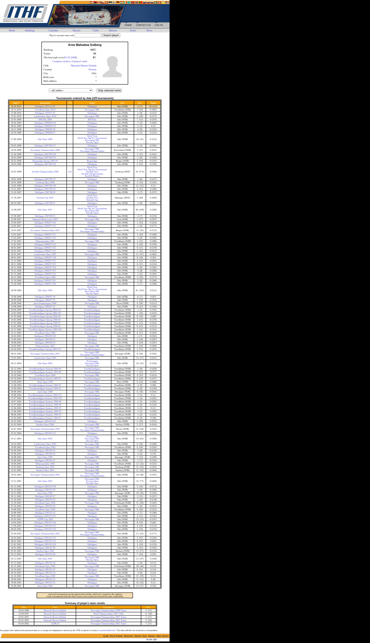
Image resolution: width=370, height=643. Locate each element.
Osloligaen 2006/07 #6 (45, 297)
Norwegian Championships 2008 (45, 150)
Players (76, 30)
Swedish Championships (92, 174)
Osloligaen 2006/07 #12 (45, 274)
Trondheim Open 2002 (45, 509)
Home (12, 30)
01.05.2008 (70, 57)
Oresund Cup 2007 (45, 198)
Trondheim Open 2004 (45, 375)
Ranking (29, 30)
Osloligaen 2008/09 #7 (45, 133)
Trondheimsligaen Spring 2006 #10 (45, 313)
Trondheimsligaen (92, 310)
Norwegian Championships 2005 (45, 354)
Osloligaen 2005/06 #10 (45, 336)
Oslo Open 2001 (45, 559)
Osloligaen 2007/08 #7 (45, 203)
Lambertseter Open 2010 (45, 116)
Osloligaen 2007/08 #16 (45, 186)
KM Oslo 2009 (45, 120)
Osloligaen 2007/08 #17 (45, 179)
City (122, 103)
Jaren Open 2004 (45, 392)
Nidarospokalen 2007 (45, 241)
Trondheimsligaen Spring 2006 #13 (45, 310)
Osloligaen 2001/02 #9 (45, 548)
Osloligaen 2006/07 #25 (45, 238)
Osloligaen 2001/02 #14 (45, 529)
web (70, 172)
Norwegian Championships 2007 (45, 230)
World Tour (92, 136)
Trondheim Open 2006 (45, 277)
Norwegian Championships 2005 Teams (108, 620)
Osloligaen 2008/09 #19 (45, 123)
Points (153, 103)
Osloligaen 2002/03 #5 (45, 500)
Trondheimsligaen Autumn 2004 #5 (45, 379)
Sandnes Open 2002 (45, 551)
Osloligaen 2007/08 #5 (45, 216)
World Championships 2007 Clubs (108, 614)
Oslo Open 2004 (45, 363)
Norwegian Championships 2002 (45, 534)
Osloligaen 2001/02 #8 (45, 554)
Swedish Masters (92, 176)
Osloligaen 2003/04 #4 (45, 454)
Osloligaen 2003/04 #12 (45, 433)
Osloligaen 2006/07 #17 (45, 261)
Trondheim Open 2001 (45, 576)
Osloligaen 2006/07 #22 (45, 248)
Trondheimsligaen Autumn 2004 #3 (45, 385)
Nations (113, 30)
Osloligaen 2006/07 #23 (45, 244)
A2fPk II (55, 624)
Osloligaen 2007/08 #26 (45, 154)
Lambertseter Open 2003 (45, 444)
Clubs (95, 30)
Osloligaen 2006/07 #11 (45, 281)
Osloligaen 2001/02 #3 (45, 579)
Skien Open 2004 (45, 382)
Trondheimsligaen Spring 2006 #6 (45, 320)
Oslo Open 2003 (45, 439)
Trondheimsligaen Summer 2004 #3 (45, 415)
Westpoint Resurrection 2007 (45, 219)
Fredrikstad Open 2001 (45, 566)
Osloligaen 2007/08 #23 (45, 158)
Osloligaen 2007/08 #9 (45, 192)
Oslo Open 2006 (45, 290)
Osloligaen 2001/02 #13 (45, 538)
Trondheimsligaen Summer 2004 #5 (45, 408)
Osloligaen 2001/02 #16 (45, 523)
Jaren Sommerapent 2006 (45, 303)
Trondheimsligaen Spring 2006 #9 (45, 316)
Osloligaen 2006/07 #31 (45, 226)
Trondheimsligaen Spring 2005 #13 (45, 349)
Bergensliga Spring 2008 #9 (45, 161)
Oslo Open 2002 (45, 481)
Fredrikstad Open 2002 (45, 503)
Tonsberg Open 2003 (45, 467)
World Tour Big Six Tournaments (92, 138)
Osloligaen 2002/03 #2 (45, 513)
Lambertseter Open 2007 (45, 254)
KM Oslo (92, 120)
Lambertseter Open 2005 (45, 358)
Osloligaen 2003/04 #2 (45, 451)
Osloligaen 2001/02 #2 (45, 583)
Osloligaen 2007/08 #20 (45, 164)
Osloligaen (92, 106)
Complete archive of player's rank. (70, 61)
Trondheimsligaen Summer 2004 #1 (45, 418)
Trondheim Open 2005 (45, 333)
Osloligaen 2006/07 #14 (45, 267)
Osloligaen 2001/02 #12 (45, 516)
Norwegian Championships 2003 (45, 475)
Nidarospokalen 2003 (45, 464)
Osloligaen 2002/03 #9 (45, 490)
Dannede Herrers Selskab (84, 65)
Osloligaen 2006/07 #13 (45, 271)
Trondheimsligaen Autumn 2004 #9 (45, 369)
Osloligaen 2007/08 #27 (45, 146)
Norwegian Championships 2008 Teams (108, 610)
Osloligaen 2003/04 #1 (45, 460)
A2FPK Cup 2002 (45, 519)
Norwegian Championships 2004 (45, 429)
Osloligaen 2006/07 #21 (45, 251)
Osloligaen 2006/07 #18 (45, 258)
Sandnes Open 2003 (45, 470)
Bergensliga (92, 161)
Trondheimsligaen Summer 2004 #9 (45, 402)
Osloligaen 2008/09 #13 (45, 126)
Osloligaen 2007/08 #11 (45, 189)
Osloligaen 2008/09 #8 (45, 129)
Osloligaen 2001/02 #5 (45, 569)
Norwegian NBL (92, 110)
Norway (92, 69)
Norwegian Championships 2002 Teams (108, 624)
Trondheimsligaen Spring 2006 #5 (45, 323)
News (149, 30)
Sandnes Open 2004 (45, 425)
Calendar (53, 30)
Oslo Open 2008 (45, 139)
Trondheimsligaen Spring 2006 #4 (45, 326)
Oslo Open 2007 (45, 210)
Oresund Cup (92, 200)
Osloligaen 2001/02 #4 (45, 573)
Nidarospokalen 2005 (45, 346)
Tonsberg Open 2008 (45, 182)
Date (15, 103)
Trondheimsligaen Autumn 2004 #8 (45, 372)
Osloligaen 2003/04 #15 (45, 421)
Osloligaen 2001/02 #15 (45, 526)
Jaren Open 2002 (45, 493)
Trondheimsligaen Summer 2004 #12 (45, 395)
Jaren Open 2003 (45, 457)
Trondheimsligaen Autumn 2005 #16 (45, 330)
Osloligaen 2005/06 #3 (45, 343)
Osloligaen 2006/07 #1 (45, 307)
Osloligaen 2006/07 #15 (45, 264)
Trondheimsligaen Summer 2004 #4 (45, 411)
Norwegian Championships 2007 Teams (108, 617)
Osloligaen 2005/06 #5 (45, 339)
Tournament (45, 103)
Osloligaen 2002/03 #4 (45, 506)
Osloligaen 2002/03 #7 (45, 496)
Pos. (140, 103)
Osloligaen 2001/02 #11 (45, 541)
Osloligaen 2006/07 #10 (45, 284)
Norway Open (92, 142)
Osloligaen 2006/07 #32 (45, 223)
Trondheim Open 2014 (45, 110)
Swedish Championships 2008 (45, 172)
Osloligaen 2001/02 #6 (45, 563)
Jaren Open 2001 (45, 586)
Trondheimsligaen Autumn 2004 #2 (45, 388)
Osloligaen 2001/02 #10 (45, 544)
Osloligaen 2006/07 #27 (45, 235)
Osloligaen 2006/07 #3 (45, 300)
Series (133, 30)
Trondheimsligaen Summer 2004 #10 (45, 398)
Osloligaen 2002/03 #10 (45, 486)
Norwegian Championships (92, 151)
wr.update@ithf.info (106, 630)
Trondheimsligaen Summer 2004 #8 (45, 405)
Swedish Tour (92, 172)
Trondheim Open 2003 (45, 447)
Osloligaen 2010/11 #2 (45, 113)
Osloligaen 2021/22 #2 (45, 106)
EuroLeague (92, 361)
